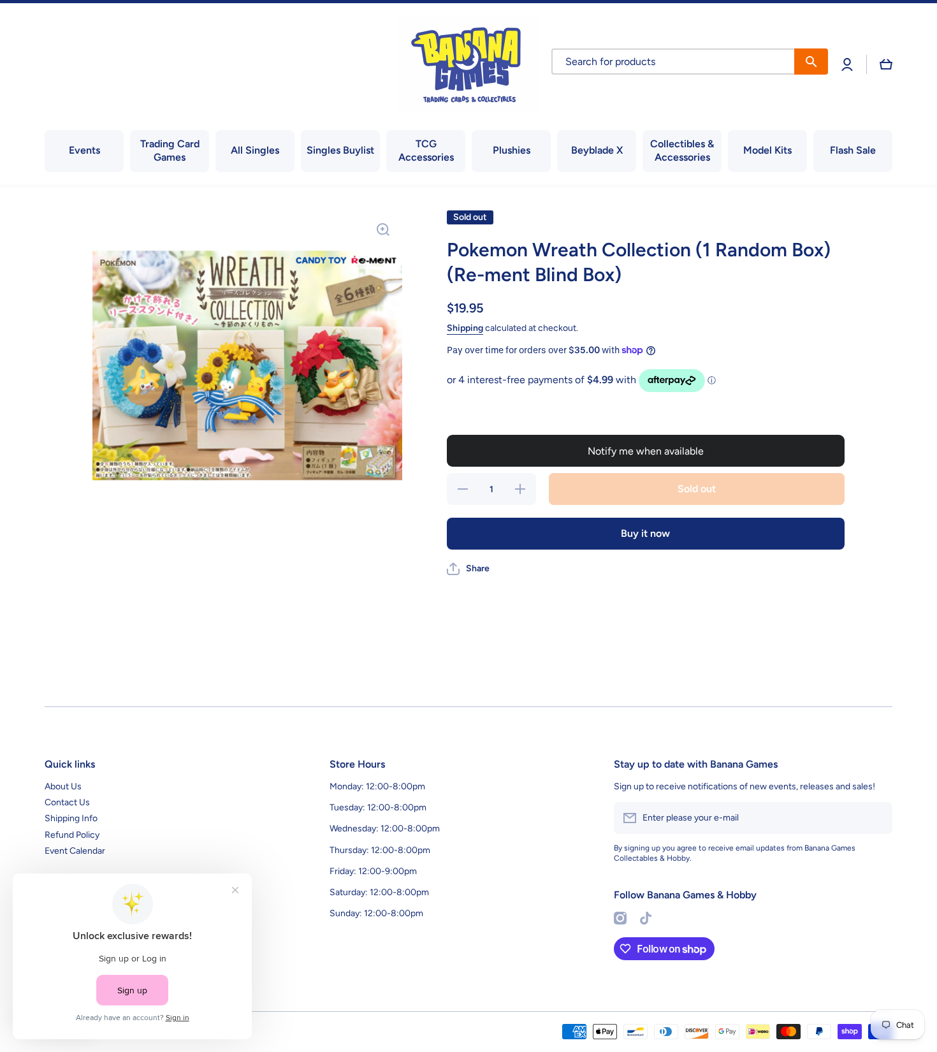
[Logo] (468, 64)
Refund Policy (72, 834)
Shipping (465, 328)
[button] (886, 64)
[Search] (811, 61)
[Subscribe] (876, 818)
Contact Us (67, 802)
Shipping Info (71, 818)
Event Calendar (75, 850)
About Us (63, 786)
